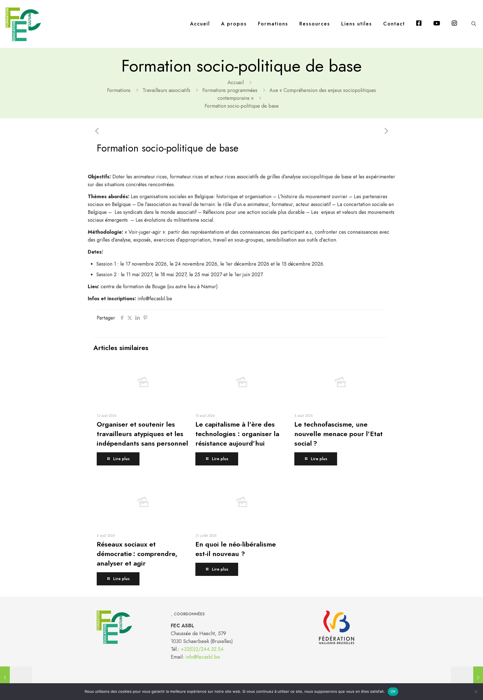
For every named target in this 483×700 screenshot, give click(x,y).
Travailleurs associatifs (166, 90)
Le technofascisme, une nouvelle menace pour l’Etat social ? (338, 433)
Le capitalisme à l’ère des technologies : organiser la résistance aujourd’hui (237, 433)
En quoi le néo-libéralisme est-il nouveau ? (235, 549)
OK (393, 691)
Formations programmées (229, 90)
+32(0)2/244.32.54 (202, 649)
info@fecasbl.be (202, 657)
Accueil (236, 82)
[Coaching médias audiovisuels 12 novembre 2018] (16, 677)
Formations (119, 90)
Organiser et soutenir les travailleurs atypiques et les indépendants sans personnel (142, 433)
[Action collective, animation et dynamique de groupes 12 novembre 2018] (467, 677)
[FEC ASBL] (23, 24)
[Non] (476, 691)
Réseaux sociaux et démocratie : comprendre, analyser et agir (137, 553)
